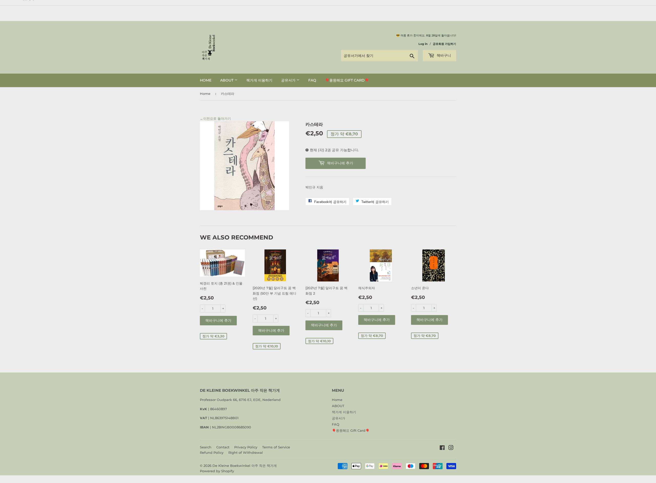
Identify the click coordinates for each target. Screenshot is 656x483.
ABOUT (227, 80)
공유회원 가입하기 (444, 44)
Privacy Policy (245, 447)
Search (205, 447)
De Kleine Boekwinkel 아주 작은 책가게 (244, 466)
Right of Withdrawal (245, 452)
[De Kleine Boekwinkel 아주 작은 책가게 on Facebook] (442, 448)
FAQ (312, 80)
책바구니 (443, 55)
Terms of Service (276, 447)
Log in (423, 44)
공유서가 (288, 80)
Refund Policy (211, 452)
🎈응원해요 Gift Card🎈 (347, 80)
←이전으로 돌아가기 (215, 118)
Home (205, 80)
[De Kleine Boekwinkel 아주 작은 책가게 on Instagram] (451, 448)
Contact (222, 447)
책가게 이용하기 (259, 80)
